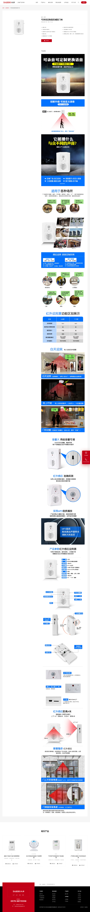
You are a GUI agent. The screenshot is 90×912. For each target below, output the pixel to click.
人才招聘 (79, 899)
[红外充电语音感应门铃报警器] (34, 845)
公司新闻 (66, 899)
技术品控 (53, 893)
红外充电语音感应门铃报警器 (34, 856)
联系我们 (79, 901)
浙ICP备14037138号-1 (62, 907)
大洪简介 (79, 893)
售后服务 (53, 897)
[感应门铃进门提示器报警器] (11, 845)
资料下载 (53, 899)
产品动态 (66, 901)
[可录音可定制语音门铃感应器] (56, 845)
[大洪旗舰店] (86, 453)
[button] (45, 2)
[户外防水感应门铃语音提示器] (78, 845)
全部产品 (41, 893)
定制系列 (7, 7)
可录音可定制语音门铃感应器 (56, 856)
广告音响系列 (41, 897)
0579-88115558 (86, 461)
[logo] (9, 2)
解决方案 (66, 893)
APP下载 (53, 901)
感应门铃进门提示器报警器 (11, 856)
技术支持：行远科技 (84, 907)
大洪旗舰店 (86, 455)
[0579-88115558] (86, 459)
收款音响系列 (41, 895)
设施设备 (53, 895)
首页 (3, 7)
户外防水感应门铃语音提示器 (78, 856)
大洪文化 (79, 895)
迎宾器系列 (41, 899)
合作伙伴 (79, 897)
